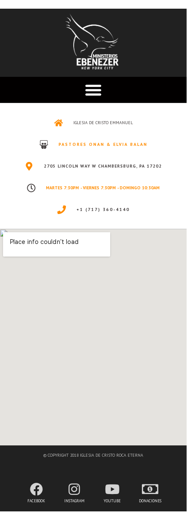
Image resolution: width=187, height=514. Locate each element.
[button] (93, 90)
